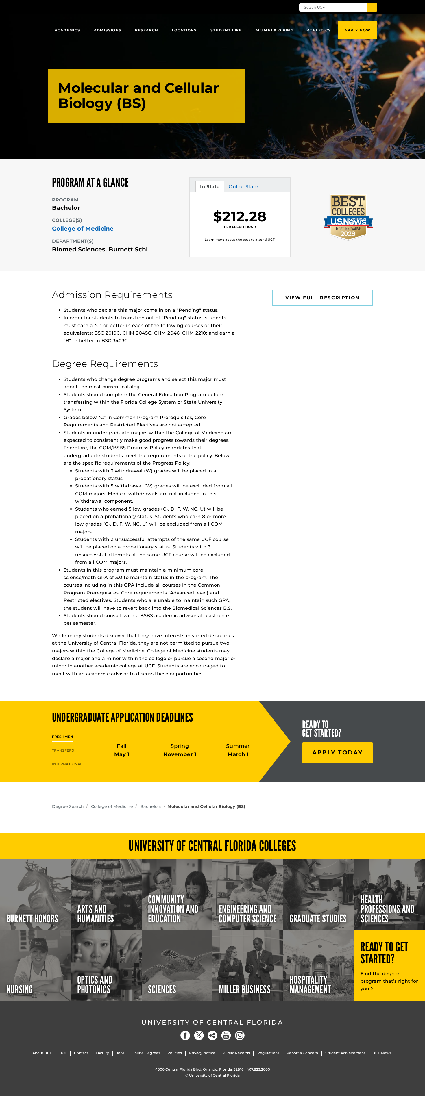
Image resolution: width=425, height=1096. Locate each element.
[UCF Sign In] (272, 7)
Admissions (107, 30)
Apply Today (337, 752)
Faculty (102, 1053)
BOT (63, 1053)
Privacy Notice (202, 1053)
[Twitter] (199, 1035)
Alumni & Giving (274, 30)
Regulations (268, 1053)
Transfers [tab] (63, 750)
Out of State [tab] (243, 188)
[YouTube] (226, 1035)
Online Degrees (146, 1053)
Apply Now (357, 30)
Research (146, 30)
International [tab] (67, 764)
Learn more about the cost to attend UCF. (240, 240)
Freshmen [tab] (62, 737)
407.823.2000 (258, 1069)
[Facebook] (185, 1035)
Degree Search (68, 806)
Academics (67, 30)
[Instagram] (240, 1035)
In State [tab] (209, 188)
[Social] (212, 1035)
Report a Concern (302, 1053)
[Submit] (372, 7)
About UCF (42, 1053)
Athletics (319, 30)
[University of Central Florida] (94, 7)
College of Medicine (83, 228)
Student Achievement (345, 1053)
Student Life (225, 30)
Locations (184, 30)
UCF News (381, 1053)
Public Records (236, 1053)
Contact (81, 1053)
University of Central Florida (212, 1022)
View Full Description (322, 298)
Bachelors (150, 806)
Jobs (120, 1053)
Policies (174, 1053)
